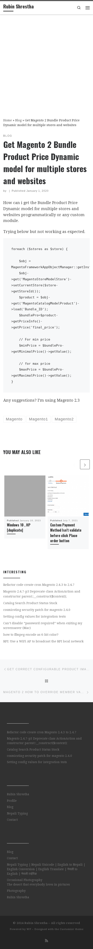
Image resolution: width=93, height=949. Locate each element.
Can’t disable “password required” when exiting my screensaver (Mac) (42, 625)
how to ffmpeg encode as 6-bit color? (30, 634)
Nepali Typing (17, 813)
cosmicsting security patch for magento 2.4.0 (36, 610)
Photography (16, 890)
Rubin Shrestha (18, 794)
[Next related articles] (85, 464)
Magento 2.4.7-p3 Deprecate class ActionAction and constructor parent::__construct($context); (41, 594)
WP (29, 929)
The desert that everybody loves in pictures (38, 884)
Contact (12, 819)
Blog (18, 120)
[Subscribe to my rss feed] (46, 940)
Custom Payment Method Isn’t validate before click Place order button (65, 532)
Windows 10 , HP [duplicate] (18, 527)
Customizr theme (71, 929)
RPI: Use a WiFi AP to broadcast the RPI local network (43, 641)
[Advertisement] (46, 63)
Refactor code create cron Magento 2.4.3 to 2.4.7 (38, 584)
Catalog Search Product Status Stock (30, 603)
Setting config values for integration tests (34, 616)
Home (7, 120)
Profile (12, 800)
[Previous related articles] (74, 464)
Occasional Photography (24, 880)
